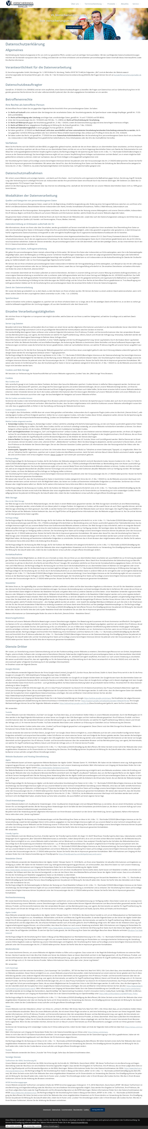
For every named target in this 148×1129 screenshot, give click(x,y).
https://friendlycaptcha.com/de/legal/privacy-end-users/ (80, 854)
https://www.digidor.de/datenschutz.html (53, 768)
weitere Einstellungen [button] (50, 1126)
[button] (74, 37)
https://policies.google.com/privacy (97, 698)
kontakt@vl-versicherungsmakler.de (127, 75)
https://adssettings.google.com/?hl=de (74, 703)
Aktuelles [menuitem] (125, 4)
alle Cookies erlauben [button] (13, 1126)
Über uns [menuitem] (75, 4)
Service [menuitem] (136, 4)
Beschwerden (78, 1110)
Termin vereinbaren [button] (74, 27)
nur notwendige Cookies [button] (32, 1126)
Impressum (47, 1110)
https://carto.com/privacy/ (131, 988)
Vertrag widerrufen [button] (97, 1110)
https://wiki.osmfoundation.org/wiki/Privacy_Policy (118, 993)
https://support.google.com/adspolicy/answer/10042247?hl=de (105, 701)
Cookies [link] (86, 1110)
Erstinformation (67, 1110)
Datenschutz (56, 1110)
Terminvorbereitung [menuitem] (93, 4)
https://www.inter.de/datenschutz (23, 1093)
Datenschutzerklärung (79, 1122)
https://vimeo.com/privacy (98, 1032)
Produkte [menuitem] (111, 4)
